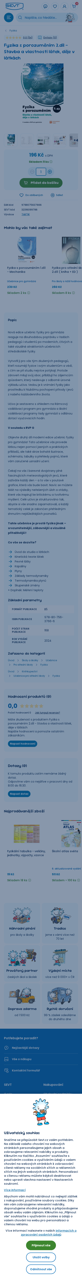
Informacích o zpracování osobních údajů (49, 1233)
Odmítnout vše (41, 1269)
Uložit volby (41, 1257)
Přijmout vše (41, 1245)
